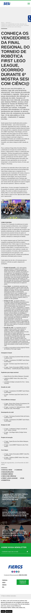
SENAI (21, 607)
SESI (17, 607)
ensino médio (7, 474)
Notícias (8, 22)
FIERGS (9, 607)
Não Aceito (9, 611)
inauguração (7, 472)
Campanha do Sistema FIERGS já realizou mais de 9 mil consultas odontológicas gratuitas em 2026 (15, 496)
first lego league (10, 478)
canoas (19, 470)
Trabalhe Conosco (22, 582)
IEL (24, 607)
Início (2, 22)
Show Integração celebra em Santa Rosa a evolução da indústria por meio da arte (15, 514)
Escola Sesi (7, 470)
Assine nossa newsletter (13, 547)
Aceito (3, 611)
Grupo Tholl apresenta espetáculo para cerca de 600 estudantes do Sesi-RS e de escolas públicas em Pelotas (14, 533)
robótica (6, 480)
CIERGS (14, 607)
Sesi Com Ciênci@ (9, 476)
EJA (22, 478)
